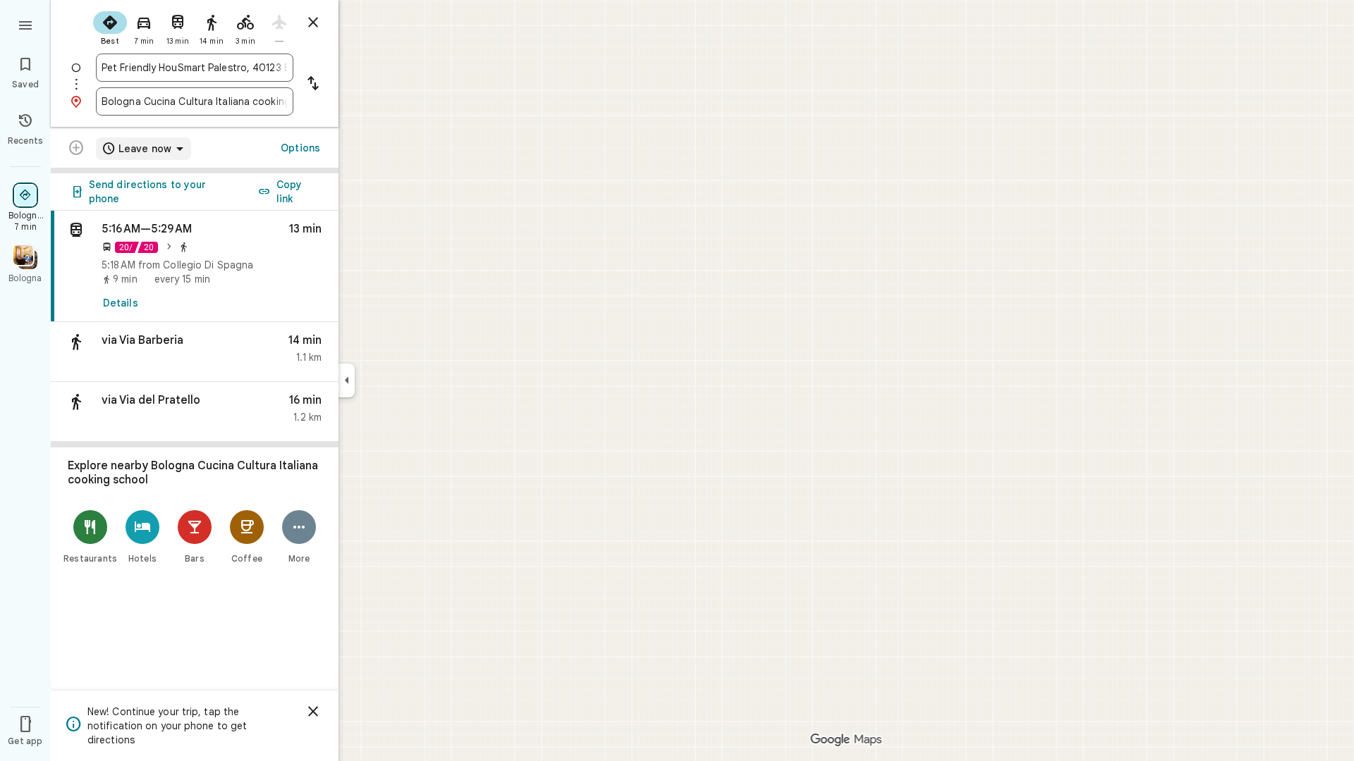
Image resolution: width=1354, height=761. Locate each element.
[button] (194, 352)
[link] (194, 266)
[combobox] (195, 68)
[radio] (110, 26)
